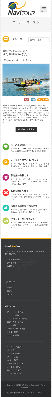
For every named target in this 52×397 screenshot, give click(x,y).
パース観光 (11, 350)
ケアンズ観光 (12, 325)
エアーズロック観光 (15, 322)
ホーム (9, 288)
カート (9, 294)
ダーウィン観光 (13, 335)
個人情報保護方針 (13, 393)
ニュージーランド (14, 373)
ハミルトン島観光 (14, 347)
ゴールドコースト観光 (16, 329)
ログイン (10, 291)
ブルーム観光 (12, 357)
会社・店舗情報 (13, 259)
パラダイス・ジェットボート (16, 60)
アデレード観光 (13, 315)
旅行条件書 (11, 263)
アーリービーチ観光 (15, 312)
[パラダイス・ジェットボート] (25, 80)
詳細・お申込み (28, 129)
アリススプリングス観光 (17, 319)
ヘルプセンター (28, 393)
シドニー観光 (12, 332)
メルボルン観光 (13, 367)
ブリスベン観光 (13, 353)
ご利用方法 (41, 393)
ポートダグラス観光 (15, 363)
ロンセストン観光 (14, 370)
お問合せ (10, 266)
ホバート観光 (12, 360)
